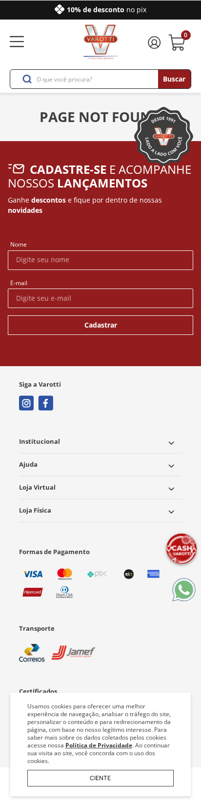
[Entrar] (155, 43)
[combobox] (100, 79)
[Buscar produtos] (174, 79)
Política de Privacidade (98, 745)
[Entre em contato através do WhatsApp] (184, 590)
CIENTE (100, 778)
